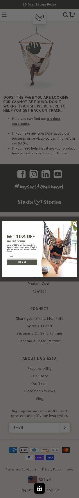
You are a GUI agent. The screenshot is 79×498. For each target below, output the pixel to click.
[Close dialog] (74, 223)
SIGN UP (22, 262)
